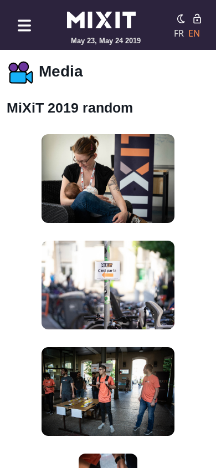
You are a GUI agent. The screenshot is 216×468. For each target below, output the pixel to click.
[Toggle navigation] (24, 25)
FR (179, 33)
